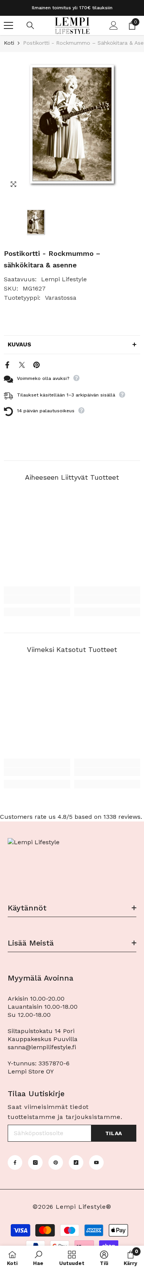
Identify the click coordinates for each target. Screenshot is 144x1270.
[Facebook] (7, 364)
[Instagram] (35, 1162)
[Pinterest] (36, 364)
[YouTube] (96, 1162)
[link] (37, 599)
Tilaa (113, 1133)
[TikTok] (76, 1162)
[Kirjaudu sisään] (113, 25)
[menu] (8, 25)
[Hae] (30, 25)
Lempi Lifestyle (64, 279)
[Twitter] (21, 364)
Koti (9, 43)
